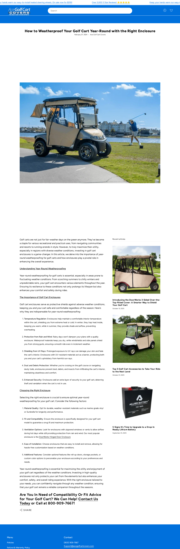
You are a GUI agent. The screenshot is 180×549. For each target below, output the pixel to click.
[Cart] (171, 10)
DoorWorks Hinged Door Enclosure (55, 437)
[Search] (128, 11)
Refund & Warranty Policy (18, 547)
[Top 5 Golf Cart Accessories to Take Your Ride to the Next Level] (136, 339)
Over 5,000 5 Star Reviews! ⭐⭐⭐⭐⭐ (111, 2)
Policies (10, 542)
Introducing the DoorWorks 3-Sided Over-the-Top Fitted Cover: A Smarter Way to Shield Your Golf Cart (136, 302)
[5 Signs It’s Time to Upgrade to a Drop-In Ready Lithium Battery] (136, 401)
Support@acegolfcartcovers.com (79, 546)
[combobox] (88, 11)
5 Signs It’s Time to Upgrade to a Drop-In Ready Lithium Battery (133, 428)
